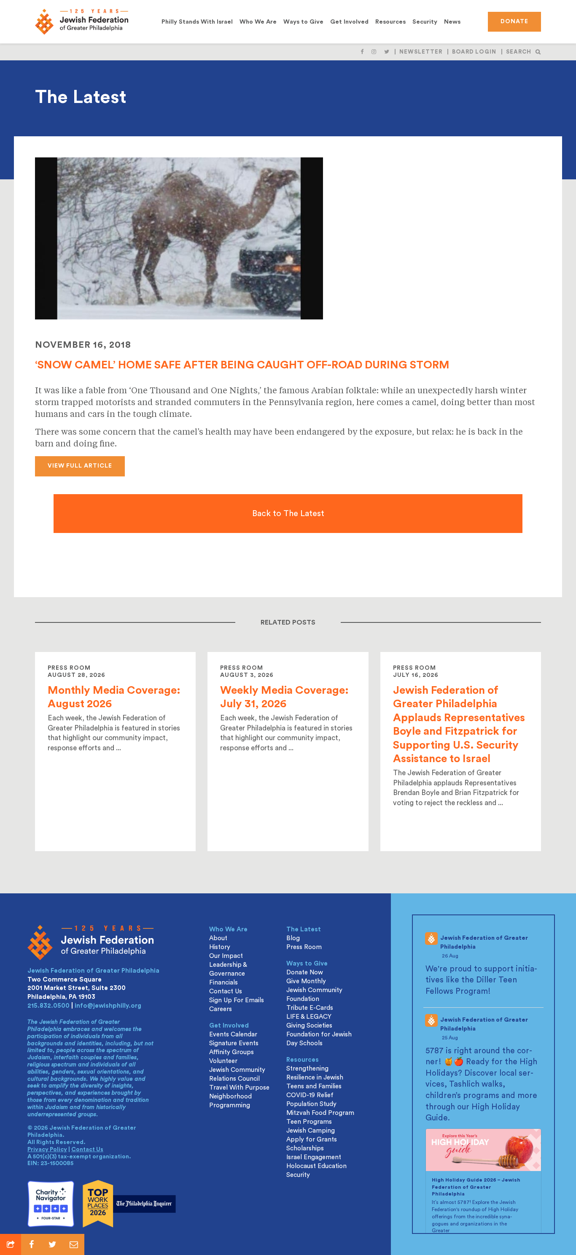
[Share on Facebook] (31, 1244)
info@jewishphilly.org (108, 1006)
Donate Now (304, 972)
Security (424, 22)
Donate (514, 21)
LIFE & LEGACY (308, 1017)
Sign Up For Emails (236, 1000)
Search (518, 51)
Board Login (474, 51)
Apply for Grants (311, 1139)
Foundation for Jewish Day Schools (319, 1039)
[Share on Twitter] (52, 1244)
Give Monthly (306, 981)
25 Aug (450, 1037)
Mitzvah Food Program (320, 1113)
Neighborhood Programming (230, 1101)
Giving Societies (309, 1025)
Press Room (304, 947)
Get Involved (349, 22)
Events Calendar (233, 1034)
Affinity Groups (231, 1052)
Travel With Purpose (239, 1088)
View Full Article (80, 466)
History (219, 947)
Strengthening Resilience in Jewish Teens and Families (314, 1078)
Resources (390, 22)
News (452, 22)
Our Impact (226, 956)
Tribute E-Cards (309, 1008)
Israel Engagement (313, 1157)
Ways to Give (303, 22)
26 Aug (451, 955)
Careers (220, 1009)
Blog (293, 938)
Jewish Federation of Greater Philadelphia (484, 942)
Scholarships (305, 1148)
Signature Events (233, 1043)
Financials (223, 982)
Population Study (311, 1104)
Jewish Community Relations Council (237, 1074)
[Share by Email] (73, 1244)
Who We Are (258, 22)
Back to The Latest (288, 513)
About (218, 938)
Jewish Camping (310, 1131)
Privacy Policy (47, 1149)
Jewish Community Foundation (314, 994)
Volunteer (223, 1061)
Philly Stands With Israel (197, 22)
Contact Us (87, 1149)
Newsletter (420, 51)
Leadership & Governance (228, 969)
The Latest (303, 929)
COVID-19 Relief (310, 1095)
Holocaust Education (316, 1166)
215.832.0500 (48, 1006)
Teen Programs (309, 1122)
